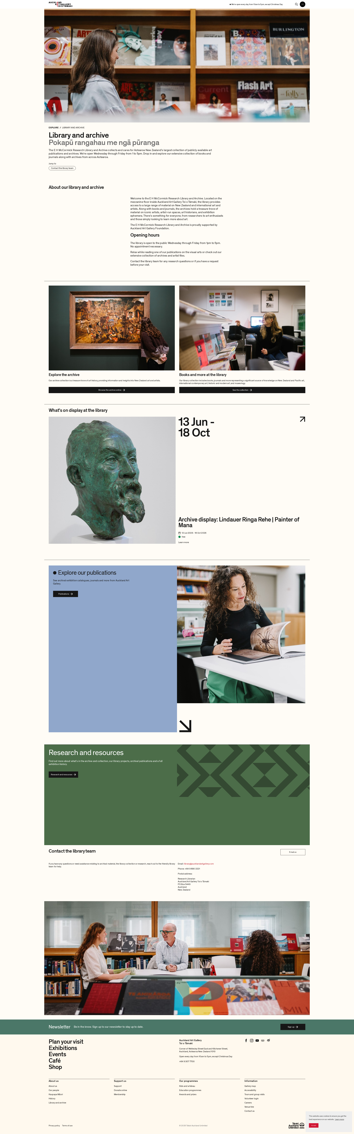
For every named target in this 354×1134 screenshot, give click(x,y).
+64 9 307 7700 (187, 1061)
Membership (120, 1094)
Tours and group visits (254, 1094)
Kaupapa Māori (56, 1094)
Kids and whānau (187, 1086)
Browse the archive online (109, 390)
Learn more (339, 1119)
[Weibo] (268, 1040)
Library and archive (57, 1102)
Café (55, 1061)
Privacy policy (54, 1125)
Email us (292, 852)
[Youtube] (257, 1040)
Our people (54, 1090)
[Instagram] (251, 1040)
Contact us (249, 1111)
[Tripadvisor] (262, 1040)
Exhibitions (63, 1048)
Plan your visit (66, 1042)
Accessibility (250, 1090)
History (52, 1098)
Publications (63, 593)
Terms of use (67, 1125)
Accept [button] (313, 1125)
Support (118, 1086)
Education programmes (190, 1090)
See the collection (240, 390)
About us (53, 1086)
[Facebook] (246, 1040)
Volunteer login (251, 1098)
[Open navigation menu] (302, 4)
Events (57, 1054)
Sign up (291, 1026)
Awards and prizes (187, 1094)
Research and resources (61, 774)
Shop (55, 1067)
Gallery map (250, 1086)
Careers (248, 1102)
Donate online (120, 1090)
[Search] (296, 4)
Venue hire (249, 1106)
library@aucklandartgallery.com (199, 863)
